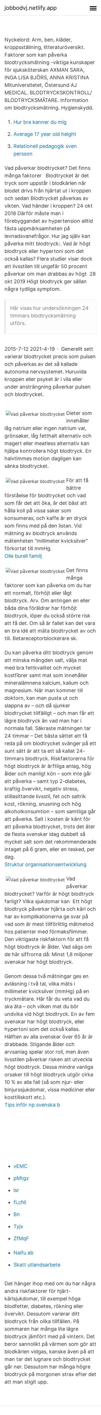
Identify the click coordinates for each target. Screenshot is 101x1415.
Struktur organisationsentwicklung (45, 864)
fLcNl (19, 1202)
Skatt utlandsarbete (36, 1265)
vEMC (20, 1166)
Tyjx (18, 1226)
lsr (16, 1190)
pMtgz (21, 1178)
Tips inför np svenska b (32, 1105)
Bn (16, 1214)
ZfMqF (21, 1238)
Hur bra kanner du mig (39, 122)
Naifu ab (23, 1253)
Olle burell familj (23, 556)
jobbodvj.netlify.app (30, 8)
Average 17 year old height (44, 134)
